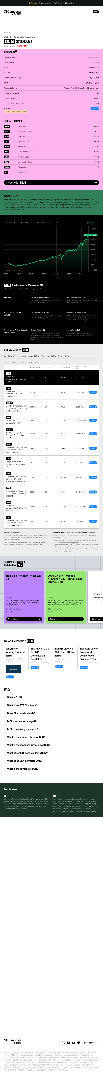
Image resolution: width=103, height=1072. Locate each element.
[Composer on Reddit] (78, 1042)
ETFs (8, 32)
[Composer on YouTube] (73, 1042)
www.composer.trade (13, 270)
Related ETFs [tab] (63, 356)
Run (91, 223)
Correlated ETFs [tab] (10, 356)
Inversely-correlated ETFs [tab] (29, 356)
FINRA (14, 1055)
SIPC (20, 1055)
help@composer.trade (90, 1043)
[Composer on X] (63, 1042)
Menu (96, 12)
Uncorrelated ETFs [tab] (48, 356)
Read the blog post (65, 3)
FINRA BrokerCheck (72, 1065)
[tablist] (51, 356)
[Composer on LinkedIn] (68, 1042)
